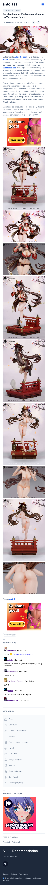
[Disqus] (24, 674)
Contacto (6, 874)
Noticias (14, 874)
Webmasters (23, 874)
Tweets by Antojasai (11, 842)
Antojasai (9, 22)
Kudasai (5, 856)
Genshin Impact (9, 67)
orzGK (5, 59)
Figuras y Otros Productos (12, 10)
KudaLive (13, 856)
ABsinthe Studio (21, 57)
